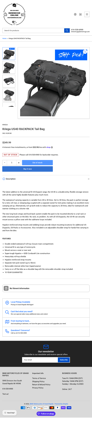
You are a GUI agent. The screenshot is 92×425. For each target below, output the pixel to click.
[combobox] (36, 30)
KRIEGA (5, 125)
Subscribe (64, 360)
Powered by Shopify (61, 404)
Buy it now (27, 169)
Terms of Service (39, 378)
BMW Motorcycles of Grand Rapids (41, 404)
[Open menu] (87, 14)
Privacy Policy (37, 388)
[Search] (67, 30)
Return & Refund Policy (41, 385)
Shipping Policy (38, 381)
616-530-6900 (34, 155)
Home (4, 38)
